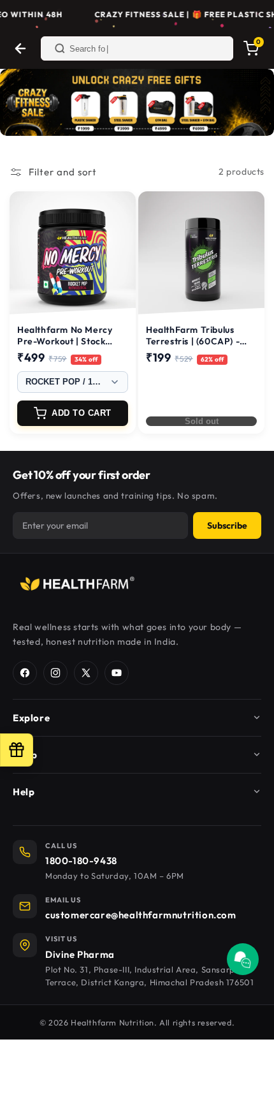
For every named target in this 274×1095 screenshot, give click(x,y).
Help (23, 792)
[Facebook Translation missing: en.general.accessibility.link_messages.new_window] (25, 673)
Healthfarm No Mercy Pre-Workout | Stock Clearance (64, 341)
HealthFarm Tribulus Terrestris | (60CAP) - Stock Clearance (193, 341)
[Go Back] (20, 48)
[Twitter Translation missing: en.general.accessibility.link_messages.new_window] (86, 673)
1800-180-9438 (81, 861)
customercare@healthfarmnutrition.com (140, 915)
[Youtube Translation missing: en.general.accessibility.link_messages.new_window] (117, 673)
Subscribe (227, 525)
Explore (31, 718)
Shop (25, 755)
